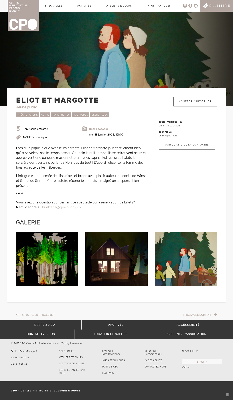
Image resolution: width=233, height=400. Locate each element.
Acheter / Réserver (195, 101)
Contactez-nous (155, 366)
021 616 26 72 (19, 363)
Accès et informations (111, 353)
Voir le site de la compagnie (187, 144)
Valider (186, 367)
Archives (108, 373)
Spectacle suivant (197, 315)
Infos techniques (113, 360)
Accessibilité (153, 360)
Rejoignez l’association (153, 353)
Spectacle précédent (38, 315)
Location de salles (71, 363)
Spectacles (53, 5)
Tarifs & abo (110, 366)
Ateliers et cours (71, 357)
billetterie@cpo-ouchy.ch (61, 207)
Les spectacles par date (72, 371)
